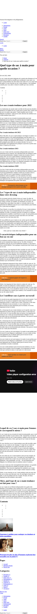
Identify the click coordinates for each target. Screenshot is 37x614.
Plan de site (6, 567)
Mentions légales (8, 565)
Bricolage (6, 35)
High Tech (6, 32)
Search (25, 41)
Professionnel (7, 33)
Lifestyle (6, 582)
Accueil (5, 564)
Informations (6, 25)
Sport (4, 30)
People (5, 27)
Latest (5, 22)
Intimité (6, 581)
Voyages (6, 588)
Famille (5, 36)
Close (1, 593)
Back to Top (3, 591)
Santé (4, 28)
